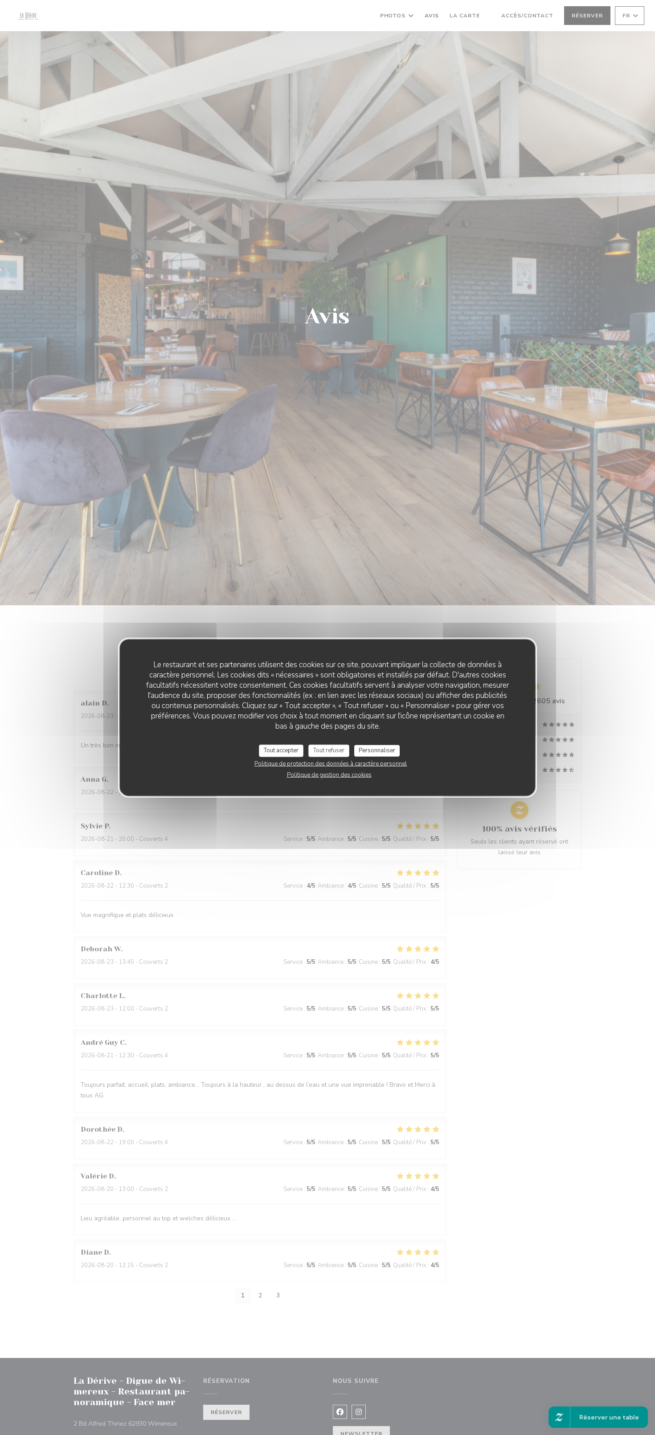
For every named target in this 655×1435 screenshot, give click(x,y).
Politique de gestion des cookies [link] (329, 774)
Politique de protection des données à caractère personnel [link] (330, 763)
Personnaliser (377, 750)
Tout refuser (328, 750)
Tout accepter (281, 750)
